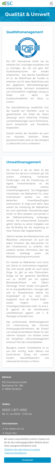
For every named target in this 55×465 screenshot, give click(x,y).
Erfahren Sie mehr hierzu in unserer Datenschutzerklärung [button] (22, 451)
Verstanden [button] (27, 460)
